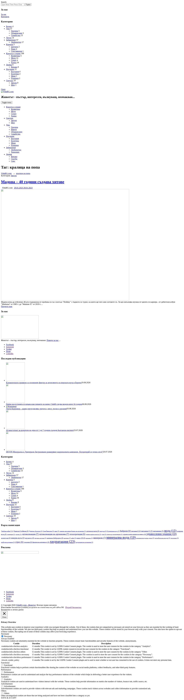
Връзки (14, 67)
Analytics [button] (5, 677)
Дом (8, 29)
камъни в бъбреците (55, 538)
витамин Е (136, 531)
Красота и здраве (13, 53)
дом (104, 534)
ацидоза (103, 531)
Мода (13, 58)
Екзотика (15, 74)
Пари (13, 49)
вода (170, 530)
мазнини (89, 538)
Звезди (14, 83)
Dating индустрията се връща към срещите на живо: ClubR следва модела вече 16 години (44, 404)
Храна (13, 62)
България (15, 71)
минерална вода (121, 537)
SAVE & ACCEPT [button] (8, 698)
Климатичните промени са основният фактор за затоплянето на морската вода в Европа (43, 383)
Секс (13, 161)
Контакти (5, 17)
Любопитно (16, 42)
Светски (9, 81)
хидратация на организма (84, 542)
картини (67, 538)
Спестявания (16, 51)
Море (13, 76)
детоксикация (30, 534)
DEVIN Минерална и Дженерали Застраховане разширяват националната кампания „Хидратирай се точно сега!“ (54, 452)
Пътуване (10, 69)
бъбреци (125, 531)
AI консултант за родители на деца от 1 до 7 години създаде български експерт (40, 430)
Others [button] (3, 691)
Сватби (14, 159)
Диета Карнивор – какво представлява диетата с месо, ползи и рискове (36, 409)
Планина (15, 78)
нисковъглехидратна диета (145, 538)
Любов (9, 65)
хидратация (62, 541)
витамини (158, 531)
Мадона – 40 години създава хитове (32, 181)
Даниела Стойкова (21, 531)
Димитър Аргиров (35, 531)
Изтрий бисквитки (73, 607)
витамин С (147, 531)
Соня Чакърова (48, 531)
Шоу (13, 85)
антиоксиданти (92, 531)
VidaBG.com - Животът (26, 605)
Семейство (15, 35)
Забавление (11, 40)
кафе (73, 538)
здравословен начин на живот (134, 534)
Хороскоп (15, 152)
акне (56, 531)
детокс (18, 534)
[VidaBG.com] (7, 92)
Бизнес (9, 26)
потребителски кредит (162, 538)
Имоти (14, 129)
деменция (11, 534)
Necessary (8, 636)
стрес (19, 542)
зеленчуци (6, 538)
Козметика (15, 56)
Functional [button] (5, 663)
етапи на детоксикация (114, 534)
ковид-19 (81, 538)
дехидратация (77, 534)
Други (8, 38)
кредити (14, 47)
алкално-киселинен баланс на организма (73, 531)
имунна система (40, 538)
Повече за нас (52, 340)
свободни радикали (8, 542)
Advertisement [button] (7, 684)
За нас (3, 14)
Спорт (13, 60)
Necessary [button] (5, 634)
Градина (14, 31)
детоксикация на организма (54, 534)
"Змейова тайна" (7, 531)
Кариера (9, 44)
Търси (28, 5)
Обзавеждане (16, 33)
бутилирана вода (113, 531)
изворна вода (18, 538)
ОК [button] (62, 607)
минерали (99, 538)
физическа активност (40, 542)
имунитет (29, 538)
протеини (175, 538)
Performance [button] (6, 670)
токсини (28, 542)
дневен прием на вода (93, 534)
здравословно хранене (161, 533)
